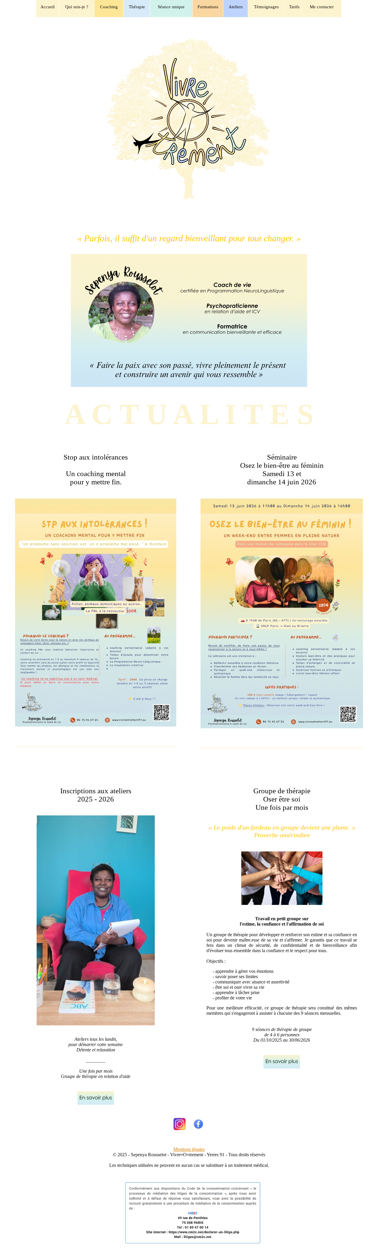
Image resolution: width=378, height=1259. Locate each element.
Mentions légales (189, 1149)
